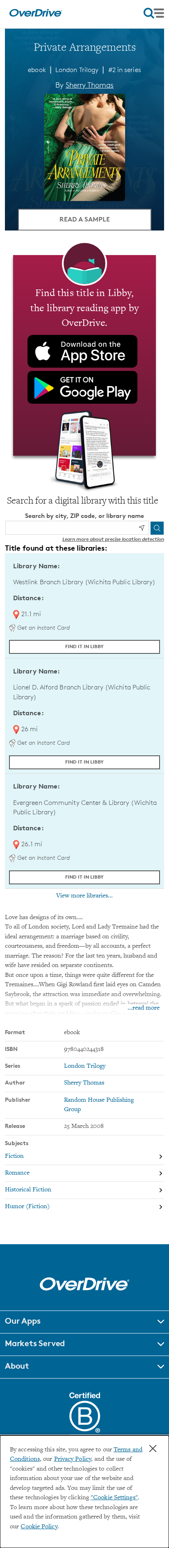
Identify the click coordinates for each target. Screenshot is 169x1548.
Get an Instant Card (43, 627)
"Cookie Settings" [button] (114, 1498)
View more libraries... (84, 896)
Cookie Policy (39, 1527)
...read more (144, 1008)
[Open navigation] (154, 13)
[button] (84, 1322)
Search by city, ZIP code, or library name (84, 516)
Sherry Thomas (90, 84)
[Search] (157, 528)
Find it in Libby (84, 646)
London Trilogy (76, 70)
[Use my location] (141, 527)
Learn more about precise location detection (113, 539)
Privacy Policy (72, 1459)
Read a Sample (84, 219)
